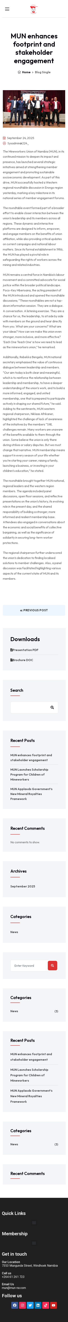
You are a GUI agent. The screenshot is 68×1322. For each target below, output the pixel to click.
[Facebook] (14, 1305)
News (14, 932)
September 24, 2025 (20, 138)
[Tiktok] (45, 1305)
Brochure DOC (23, 660)
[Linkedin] (38, 1305)
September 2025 (22, 886)
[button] (34, 1222)
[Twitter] (30, 1305)
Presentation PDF (25, 650)
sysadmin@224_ (18, 143)
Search (16, 690)
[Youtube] (53, 1305)
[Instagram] (22, 1305)
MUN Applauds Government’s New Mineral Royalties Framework (31, 794)
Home (26, 72)
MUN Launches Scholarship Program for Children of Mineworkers (29, 774)
